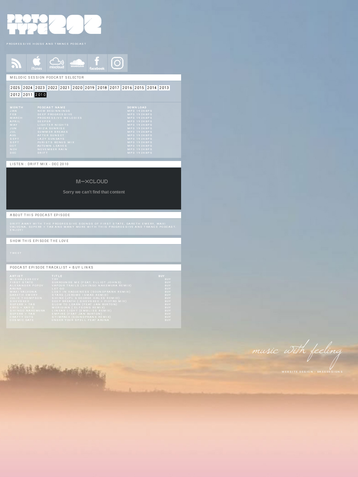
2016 (127, 88)
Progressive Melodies (60, 117)
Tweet (16, 253)
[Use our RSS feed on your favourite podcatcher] (16, 63)
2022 (53, 88)
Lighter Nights (53, 124)
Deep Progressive (55, 114)
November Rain (52, 149)
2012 (15, 95)
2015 (139, 88)
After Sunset (51, 135)
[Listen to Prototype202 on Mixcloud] (57, 63)
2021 (65, 88)
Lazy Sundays (51, 138)
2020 (78, 88)
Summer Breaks (53, 131)
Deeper (44, 121)
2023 (40, 88)
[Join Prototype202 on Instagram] (118, 63)
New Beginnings (54, 110)
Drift (42, 152)
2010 (40, 95)
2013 (164, 88)
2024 (28, 88)
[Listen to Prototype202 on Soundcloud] (77, 63)
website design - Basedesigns (312, 371)
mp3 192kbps (140, 110)
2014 (152, 88)
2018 (102, 88)
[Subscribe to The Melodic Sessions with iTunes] (36, 63)
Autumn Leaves (52, 145)
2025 (15, 88)
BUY (168, 279)
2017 (115, 88)
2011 (28, 95)
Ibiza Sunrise (51, 128)
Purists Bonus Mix (56, 142)
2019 (90, 88)
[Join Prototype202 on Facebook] (97, 63)
